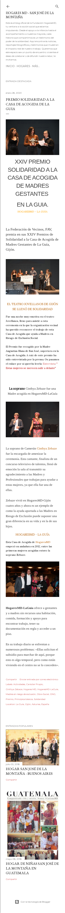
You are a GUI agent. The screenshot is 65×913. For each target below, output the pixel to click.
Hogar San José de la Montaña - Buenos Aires (29, 771)
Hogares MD (29, 689)
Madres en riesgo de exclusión (21, 694)
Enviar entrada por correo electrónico (39, 679)
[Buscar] (57, 5)
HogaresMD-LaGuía (47, 689)
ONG (52, 694)
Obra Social (43, 694)
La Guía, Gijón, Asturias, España (32, 704)
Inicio (10, 66)
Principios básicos (24, 699)
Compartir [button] (11, 679)
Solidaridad (39, 699)
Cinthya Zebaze (14, 689)
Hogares (23, 66)
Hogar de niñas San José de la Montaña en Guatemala (32, 868)
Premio (10, 699)
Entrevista (49, 363)
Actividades (19, 684)
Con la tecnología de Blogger (35, 901)
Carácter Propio (34, 684)
